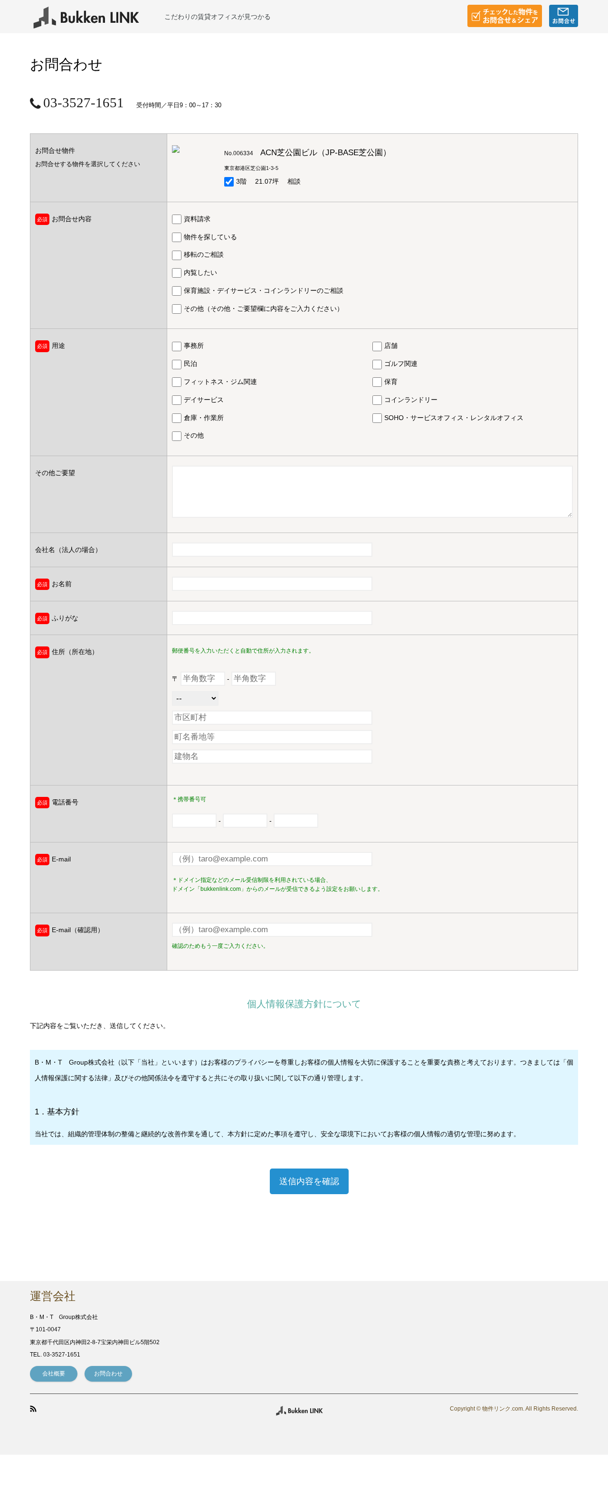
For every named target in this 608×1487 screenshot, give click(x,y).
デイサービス (204, 399)
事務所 (194, 345)
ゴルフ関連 (401, 363)
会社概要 (53, 1373)
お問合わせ (108, 1373)
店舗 (391, 345)
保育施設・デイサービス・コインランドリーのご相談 (263, 290)
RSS (33, 1408)
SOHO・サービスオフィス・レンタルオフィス (453, 417)
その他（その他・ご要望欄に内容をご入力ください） (263, 308)
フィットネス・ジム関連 (220, 381)
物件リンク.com (502, 1409)
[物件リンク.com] (97, 16)
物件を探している (210, 237)
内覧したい (200, 272)
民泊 (190, 363)
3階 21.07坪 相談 (268, 181)
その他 (194, 435)
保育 (391, 381)
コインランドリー (410, 399)
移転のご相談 (204, 254)
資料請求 (197, 219)
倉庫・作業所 (204, 417)
